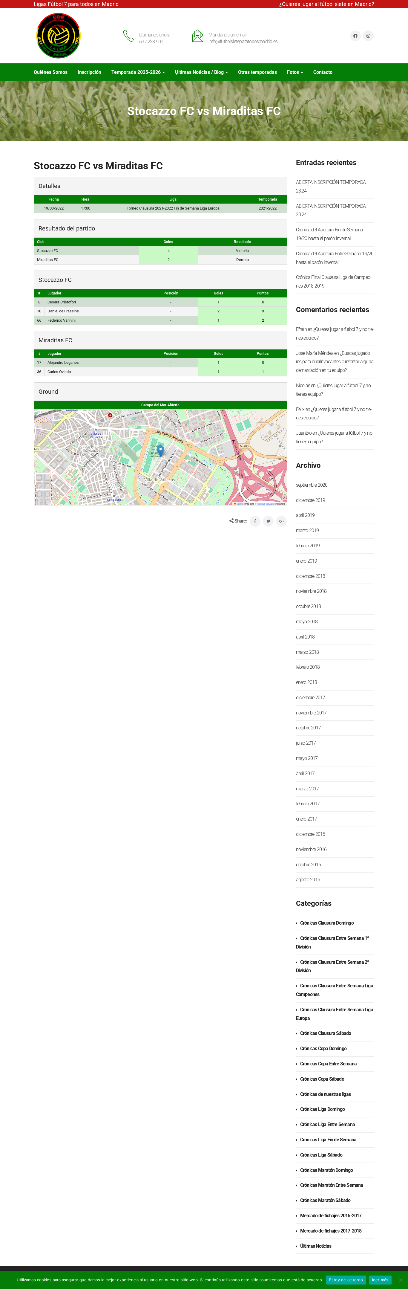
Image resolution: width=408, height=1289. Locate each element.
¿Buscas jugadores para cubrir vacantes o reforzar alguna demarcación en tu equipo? (334, 361)
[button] (160, 451)
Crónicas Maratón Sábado (325, 1200)
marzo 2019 (307, 530)
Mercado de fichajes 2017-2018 (331, 1231)
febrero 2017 (308, 804)
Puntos (263, 293)
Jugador (54, 293)
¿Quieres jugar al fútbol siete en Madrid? (326, 4)
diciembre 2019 (310, 500)
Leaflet (239, 503)
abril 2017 (305, 773)
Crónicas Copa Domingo (323, 1048)
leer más (380, 1279)
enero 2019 (306, 561)
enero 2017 (306, 819)
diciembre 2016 (310, 834)
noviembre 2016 (311, 849)
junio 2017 (306, 743)
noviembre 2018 (311, 591)
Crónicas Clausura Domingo (327, 923)
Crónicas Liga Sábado (321, 1155)
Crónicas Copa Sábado (322, 1079)
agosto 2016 (308, 879)
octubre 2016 (308, 865)
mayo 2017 (307, 758)
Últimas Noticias (315, 1246)
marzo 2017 (307, 789)
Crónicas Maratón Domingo (326, 1170)
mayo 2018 (307, 621)
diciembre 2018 (310, 576)
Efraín (301, 329)
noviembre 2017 (311, 713)
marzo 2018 (307, 652)
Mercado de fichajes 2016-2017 (331, 1215)
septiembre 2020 (312, 485)
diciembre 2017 (310, 697)
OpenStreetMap (265, 503)
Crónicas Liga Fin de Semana (328, 1140)
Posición (171, 293)
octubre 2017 (308, 728)
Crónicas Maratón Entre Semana (331, 1185)
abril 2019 (305, 515)
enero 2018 (306, 682)
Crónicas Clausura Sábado (325, 1033)
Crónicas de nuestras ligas (325, 1094)
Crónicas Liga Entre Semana (327, 1124)
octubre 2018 (308, 606)
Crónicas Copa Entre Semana (328, 1064)
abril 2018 (305, 637)
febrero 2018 (308, 667)
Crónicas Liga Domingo (322, 1109)
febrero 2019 (308, 546)
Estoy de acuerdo (346, 1279)
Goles (218, 293)
